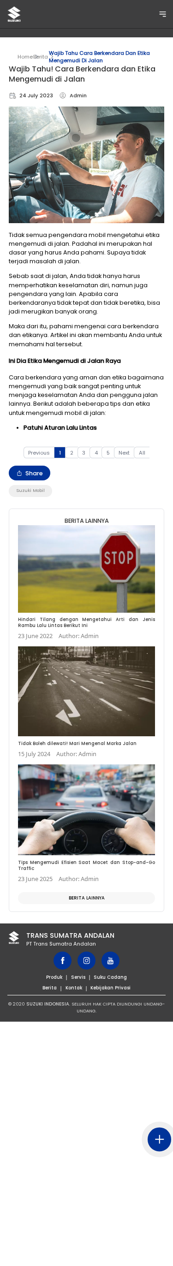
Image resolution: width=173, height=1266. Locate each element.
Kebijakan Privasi (110, 988)
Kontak (74, 988)
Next (124, 452)
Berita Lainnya (87, 898)
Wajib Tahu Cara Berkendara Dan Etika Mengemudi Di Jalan (99, 56)
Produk (54, 977)
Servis (78, 977)
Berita (40, 56)
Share (34, 473)
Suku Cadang (110, 977)
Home (25, 56)
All (142, 452)
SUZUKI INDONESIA (47, 1004)
